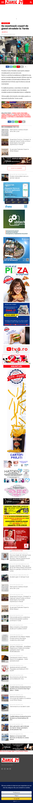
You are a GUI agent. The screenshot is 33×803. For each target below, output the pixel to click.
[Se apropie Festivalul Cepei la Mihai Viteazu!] (4, 152)
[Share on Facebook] (7, 66)
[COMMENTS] (25, 66)
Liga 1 (13, 751)
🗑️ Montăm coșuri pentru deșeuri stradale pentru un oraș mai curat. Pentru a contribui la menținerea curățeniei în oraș (16, 116)
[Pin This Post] (18, 66)
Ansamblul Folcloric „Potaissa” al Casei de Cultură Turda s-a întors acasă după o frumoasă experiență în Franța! (20, 142)
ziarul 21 (9, 114)
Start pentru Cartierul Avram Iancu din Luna (19, 130)
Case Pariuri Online (21, 751)
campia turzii (16, 113)
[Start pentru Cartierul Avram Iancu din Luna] (4, 132)
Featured (24, 113)
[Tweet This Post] (11, 66)
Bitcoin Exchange (5, 751)
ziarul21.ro (5, 32)
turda (3, 114)
